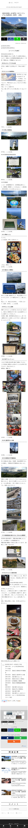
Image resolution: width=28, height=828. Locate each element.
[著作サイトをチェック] (7, 737)
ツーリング (11, 721)
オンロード (5, 721)
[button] (24, 39)
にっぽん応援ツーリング (7, 723)
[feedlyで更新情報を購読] (20, 737)
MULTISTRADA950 (20, 721)
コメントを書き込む (14, 808)
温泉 (15, 723)
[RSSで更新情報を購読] (14, 741)
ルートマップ (12, 50)
